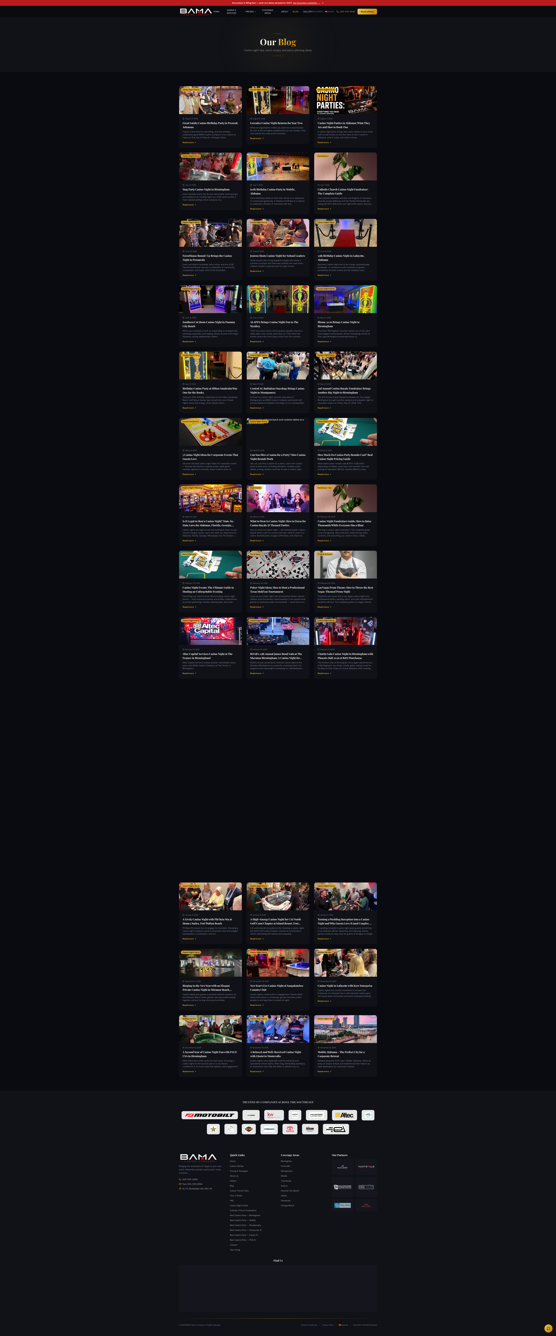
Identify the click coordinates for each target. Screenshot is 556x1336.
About (284, 11)
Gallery (307, 11)
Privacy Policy (328, 1325)
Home (216, 11)
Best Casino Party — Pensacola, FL (246, 1230)
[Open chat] (548, 1328)
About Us (234, 1176)
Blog (295, 11)
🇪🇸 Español (329, 11)
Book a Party (367, 11)
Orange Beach (287, 1205)
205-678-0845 (347, 11)
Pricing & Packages (239, 1171)
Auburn (284, 1185)
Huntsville (285, 1166)
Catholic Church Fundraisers (243, 1210)
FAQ (232, 1200)
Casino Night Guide (239, 1205)
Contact (233, 1245)
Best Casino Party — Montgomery (245, 1225)
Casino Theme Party (239, 1190)
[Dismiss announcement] (323, 3)
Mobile (284, 1176)
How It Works (236, 1195)
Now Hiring (317, 11)
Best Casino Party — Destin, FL (244, 1235)
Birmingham (286, 1161)
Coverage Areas (267, 11)
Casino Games (237, 1166)
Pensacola (285, 1200)
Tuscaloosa (286, 1181)
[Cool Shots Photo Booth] (366, 1187)
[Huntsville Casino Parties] (366, 1167)
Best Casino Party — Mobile (243, 1220)
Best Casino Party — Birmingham (245, 1215)
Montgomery (287, 1171)
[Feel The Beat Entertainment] (366, 1205)
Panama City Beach (290, 1190)
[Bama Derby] (342, 1167)
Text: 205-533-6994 (192, 1184)
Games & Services (231, 11)
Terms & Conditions (309, 1325)
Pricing (250, 11)
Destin (284, 1195)
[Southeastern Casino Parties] (342, 1187)
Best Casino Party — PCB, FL (243, 1240)
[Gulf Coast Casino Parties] (342, 1205)
